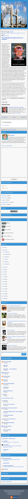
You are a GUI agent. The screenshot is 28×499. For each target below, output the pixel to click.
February (6, 264)
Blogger (22, 490)
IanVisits (5, 394)
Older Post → (24, 117)
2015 (4, 281)
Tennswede (5, 469)
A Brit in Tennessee (7, 361)
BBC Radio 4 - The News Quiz (9, 438)
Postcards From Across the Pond (10, 407)
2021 (4, 267)
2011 (4, 291)
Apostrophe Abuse (7, 458)
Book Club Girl (6, 463)
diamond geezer (6, 376)
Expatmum (5, 379)
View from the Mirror (7, 426)
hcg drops (18, 492)
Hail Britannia (6, 387)
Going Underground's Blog (8, 383)
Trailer (4, 450)
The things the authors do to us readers (12, 38)
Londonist (5, 400)
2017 (4, 276)
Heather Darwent (6, 33)
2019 (4, 271)
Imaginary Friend (5, 202)
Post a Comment (5, 125)
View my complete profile (7, 145)
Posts (4, 186)
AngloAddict (13, 490)
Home (14, 117)
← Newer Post (4, 117)
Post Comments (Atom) (12, 129)
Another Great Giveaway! (12, 313)
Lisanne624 (11, 31)
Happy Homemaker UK (8, 390)
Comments (5, 188)
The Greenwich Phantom (8, 415)
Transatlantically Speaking (8, 422)
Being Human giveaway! (12, 345)
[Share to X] (5, 102)
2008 (4, 298)
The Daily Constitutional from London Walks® (12, 411)
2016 (4, 279)
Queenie (3, 200)
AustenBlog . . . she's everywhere (10, 369)
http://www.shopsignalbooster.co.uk (14, 494)
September (6, 254)
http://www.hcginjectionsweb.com (16, 491)
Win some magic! (10, 330)
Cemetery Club (6, 372)
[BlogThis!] (3, 102)
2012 (4, 288)
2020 (4, 269)
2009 (4, 296)
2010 (4, 293)
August (5, 256)
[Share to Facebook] (6, 102)
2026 (4, 247)
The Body (4, 204)
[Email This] (2, 102)
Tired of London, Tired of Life (9, 418)
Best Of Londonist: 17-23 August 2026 (11, 442)
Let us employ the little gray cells (14, 305)
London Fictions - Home (8, 398)
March (5, 261)
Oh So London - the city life (8, 404)
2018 (4, 274)
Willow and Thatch (7, 429)
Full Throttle (4, 197)
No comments (6, 35)
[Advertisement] (14, 162)
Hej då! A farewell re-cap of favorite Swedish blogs (13, 466)
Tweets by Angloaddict (6, 481)
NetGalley (12, 33)
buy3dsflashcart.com (12, 492)
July (5, 259)
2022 (4, 250)
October (6, 252)
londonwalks (6, 444)
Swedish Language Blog (8, 465)
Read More (18, 113)
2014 (4, 284)
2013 (4, 286)
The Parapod (5, 449)
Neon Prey (4, 195)
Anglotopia (5, 365)
